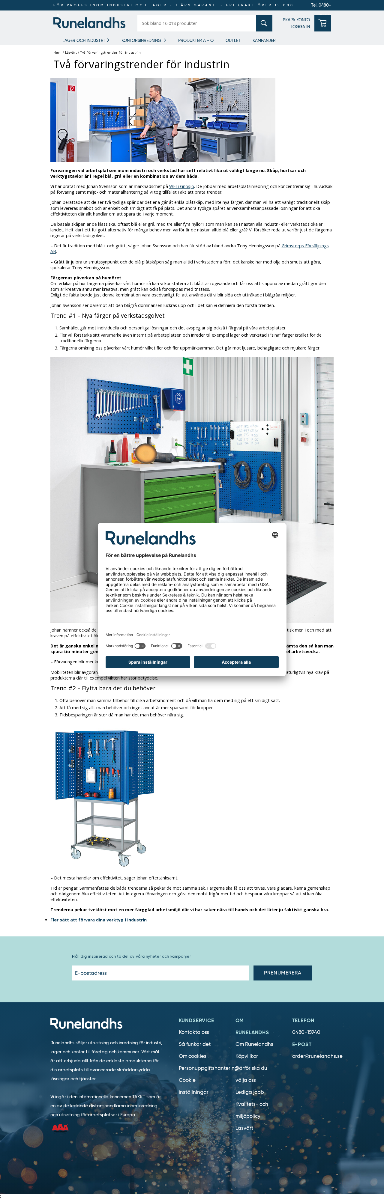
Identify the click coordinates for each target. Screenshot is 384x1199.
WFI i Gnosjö (181, 186)
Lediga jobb (250, 1092)
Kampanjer (264, 40)
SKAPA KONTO (296, 19)
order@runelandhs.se (317, 1056)
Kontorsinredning (141, 40)
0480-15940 (306, 1032)
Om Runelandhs (254, 1044)
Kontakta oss (194, 1032)
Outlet (233, 40)
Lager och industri (83, 40)
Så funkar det (195, 1044)
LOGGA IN (300, 26)
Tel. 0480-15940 (321, 6)
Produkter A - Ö (196, 40)
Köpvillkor (247, 1056)
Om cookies (192, 1056)
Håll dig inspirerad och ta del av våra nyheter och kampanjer (131, 956)
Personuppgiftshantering (208, 1068)
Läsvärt (244, 1128)
